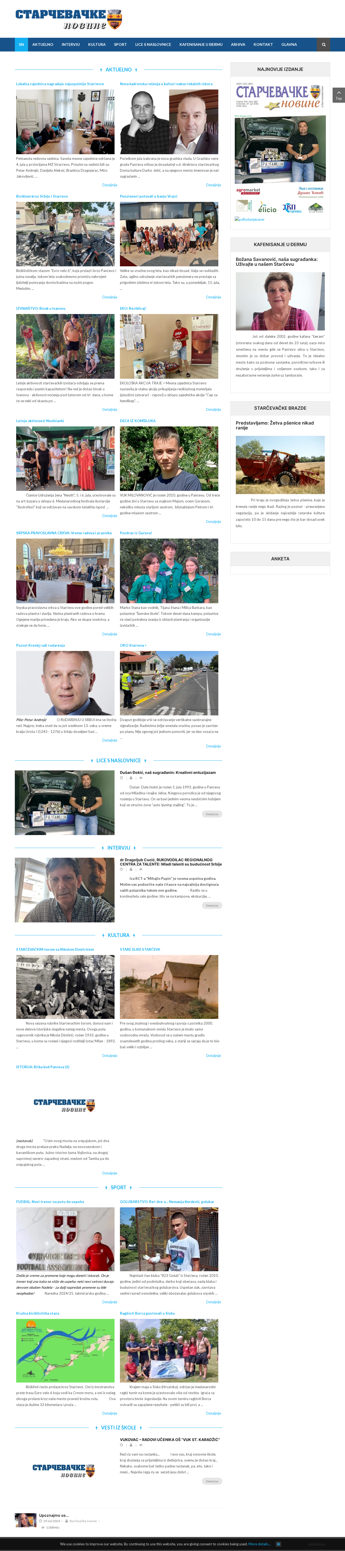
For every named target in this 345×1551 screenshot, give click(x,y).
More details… (260, 1544)
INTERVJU (118, 848)
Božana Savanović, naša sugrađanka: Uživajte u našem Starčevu (277, 262)
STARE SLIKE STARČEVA (140, 949)
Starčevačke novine (83, 1521)
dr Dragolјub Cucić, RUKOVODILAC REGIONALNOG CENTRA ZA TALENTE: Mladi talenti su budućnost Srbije (171, 861)
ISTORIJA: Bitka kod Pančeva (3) (42, 1067)
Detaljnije (109, 185)
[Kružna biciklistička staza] (65, 1351)
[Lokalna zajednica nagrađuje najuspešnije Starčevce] (65, 121)
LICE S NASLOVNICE (119, 760)
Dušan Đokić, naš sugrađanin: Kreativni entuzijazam (168, 772)
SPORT (118, 1187)
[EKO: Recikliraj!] (169, 346)
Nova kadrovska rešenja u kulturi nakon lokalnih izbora (166, 84)
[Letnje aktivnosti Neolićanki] (65, 458)
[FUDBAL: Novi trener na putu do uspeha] (65, 1239)
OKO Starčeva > (133, 645)
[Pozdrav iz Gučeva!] (169, 571)
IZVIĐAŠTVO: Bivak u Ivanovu (40, 308)
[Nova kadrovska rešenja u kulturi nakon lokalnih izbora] (169, 121)
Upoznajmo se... (54, 1515)
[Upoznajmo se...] (25, 1520)
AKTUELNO (119, 70)
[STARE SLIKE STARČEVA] (169, 987)
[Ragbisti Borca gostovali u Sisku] (169, 1351)
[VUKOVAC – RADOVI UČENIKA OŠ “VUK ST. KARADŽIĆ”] (65, 1470)
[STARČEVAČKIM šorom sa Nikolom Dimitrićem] (65, 987)
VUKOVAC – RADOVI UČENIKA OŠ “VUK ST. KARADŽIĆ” (170, 1439)
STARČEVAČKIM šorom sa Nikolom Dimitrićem (55, 949)
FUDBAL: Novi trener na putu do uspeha (50, 1202)
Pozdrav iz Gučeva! (136, 533)
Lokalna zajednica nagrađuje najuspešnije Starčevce (60, 84)
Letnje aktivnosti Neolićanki (40, 421)
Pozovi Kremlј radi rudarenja (40, 645)
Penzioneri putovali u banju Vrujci (148, 196)
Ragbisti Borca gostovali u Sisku (147, 1313)
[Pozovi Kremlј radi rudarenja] (65, 683)
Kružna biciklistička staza (37, 1313)
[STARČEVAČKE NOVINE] (69, 19)
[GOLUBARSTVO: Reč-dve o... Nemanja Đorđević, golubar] (169, 1239)
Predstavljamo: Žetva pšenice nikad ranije (275, 425)
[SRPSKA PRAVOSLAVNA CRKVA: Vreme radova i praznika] (65, 571)
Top (339, 98)
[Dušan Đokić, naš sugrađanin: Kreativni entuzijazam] (65, 802)
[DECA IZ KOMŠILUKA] (169, 458)
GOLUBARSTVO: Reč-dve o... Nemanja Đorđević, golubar (167, 1202)
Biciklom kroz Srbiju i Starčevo (42, 196)
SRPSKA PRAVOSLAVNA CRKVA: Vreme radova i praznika (64, 533)
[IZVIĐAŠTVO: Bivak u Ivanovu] (65, 346)
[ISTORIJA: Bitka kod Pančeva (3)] (65, 1104)
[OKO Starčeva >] (169, 683)
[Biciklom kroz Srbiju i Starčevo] (65, 234)
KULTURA (118, 935)
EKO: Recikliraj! (133, 308)
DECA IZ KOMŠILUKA (138, 421)
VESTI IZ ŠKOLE (118, 1428)
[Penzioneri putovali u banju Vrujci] (169, 234)
